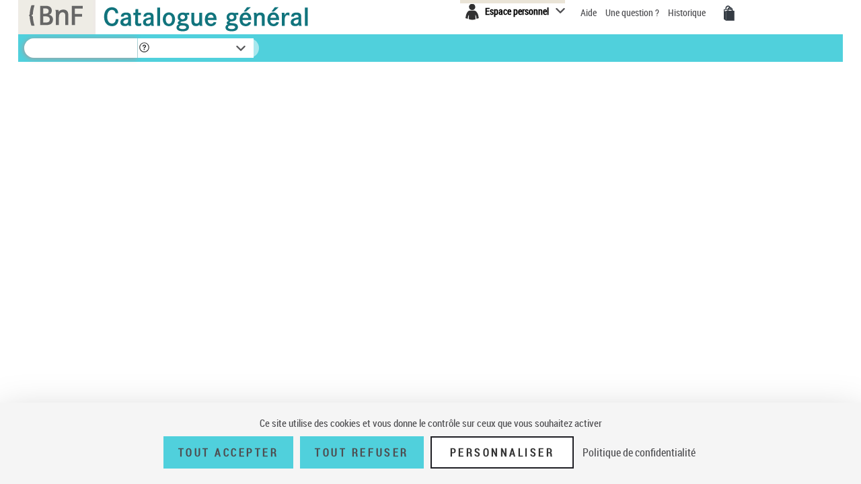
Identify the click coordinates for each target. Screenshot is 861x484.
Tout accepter (228, 452)
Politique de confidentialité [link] (639, 452)
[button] (144, 48)
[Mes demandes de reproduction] (729, 13)
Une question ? (633, 12)
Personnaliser (502, 452)
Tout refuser (361, 452)
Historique (688, 12)
